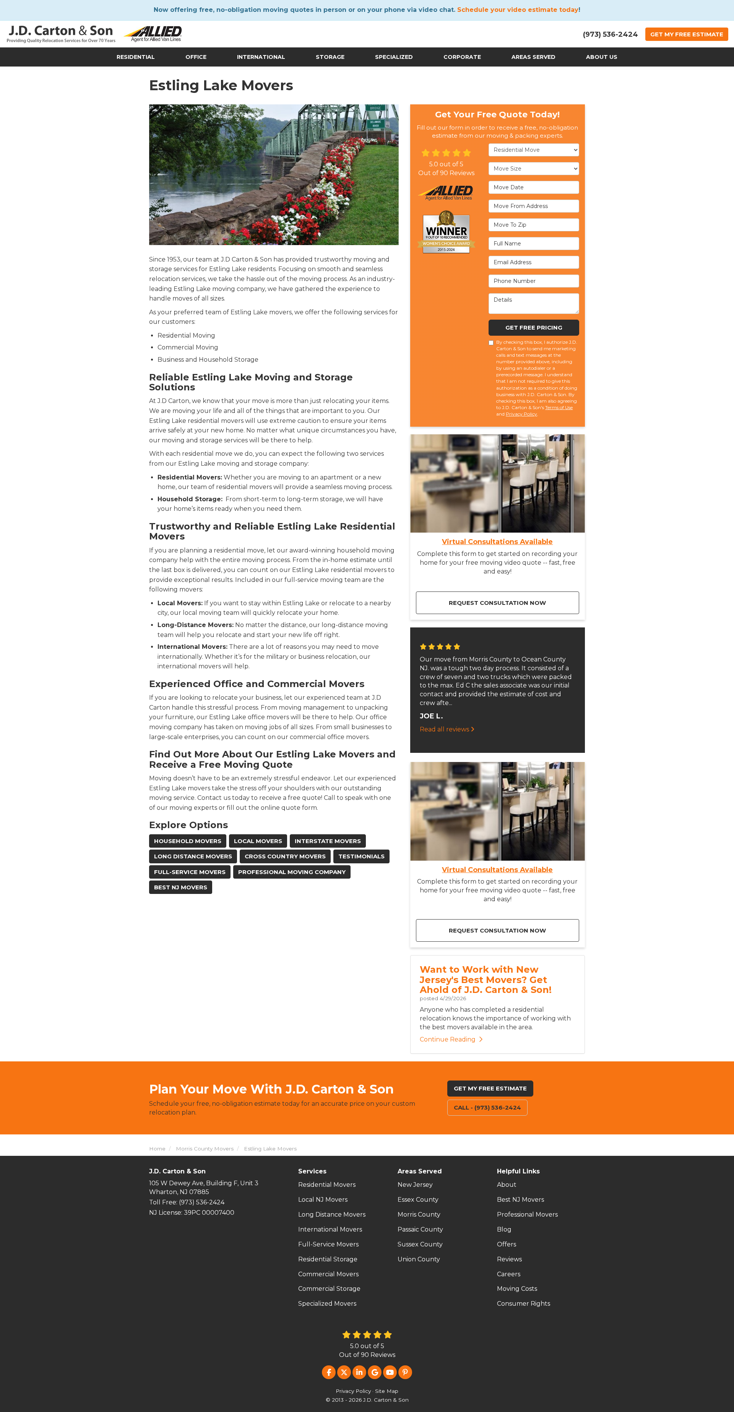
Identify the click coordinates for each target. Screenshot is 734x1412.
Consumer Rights (523, 1303)
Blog (504, 1229)
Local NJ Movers (323, 1199)
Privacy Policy (521, 414)
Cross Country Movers (285, 856)
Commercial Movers (328, 1274)
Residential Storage (327, 1259)
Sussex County (420, 1244)
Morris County (419, 1214)
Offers (506, 1244)
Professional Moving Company (292, 872)
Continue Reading (448, 1039)
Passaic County (420, 1229)
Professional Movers (527, 1214)
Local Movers (258, 841)
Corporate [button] (462, 57)
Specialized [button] (394, 57)
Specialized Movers (327, 1303)
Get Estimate (686, 34)
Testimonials (361, 856)
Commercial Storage (329, 1288)
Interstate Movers (328, 841)
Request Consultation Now (497, 602)
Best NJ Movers (180, 887)
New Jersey (415, 1184)
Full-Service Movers (190, 872)
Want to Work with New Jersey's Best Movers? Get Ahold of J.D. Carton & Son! (486, 979)
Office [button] (195, 57)
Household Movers (187, 841)
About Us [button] (601, 57)
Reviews (509, 1259)
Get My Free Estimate (490, 1088)
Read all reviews (445, 729)
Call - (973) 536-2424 (487, 1107)
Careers (508, 1274)
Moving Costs (517, 1288)
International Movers (330, 1229)
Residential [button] (136, 57)
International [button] (261, 57)
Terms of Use (559, 407)
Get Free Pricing (533, 327)
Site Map (386, 1391)
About (506, 1184)
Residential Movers (327, 1184)
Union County (419, 1259)
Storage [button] (330, 57)
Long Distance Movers (193, 856)
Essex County (418, 1199)
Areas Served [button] (533, 57)
